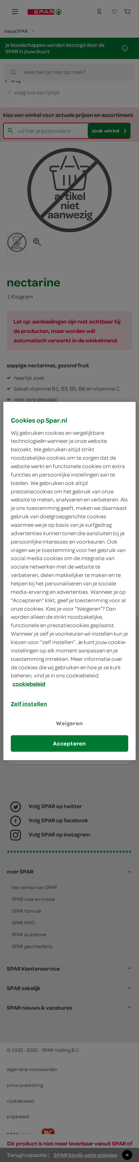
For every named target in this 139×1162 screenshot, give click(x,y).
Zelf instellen (29, 703)
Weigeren (69, 723)
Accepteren (69, 743)
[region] (69, 581)
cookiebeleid (28, 683)
